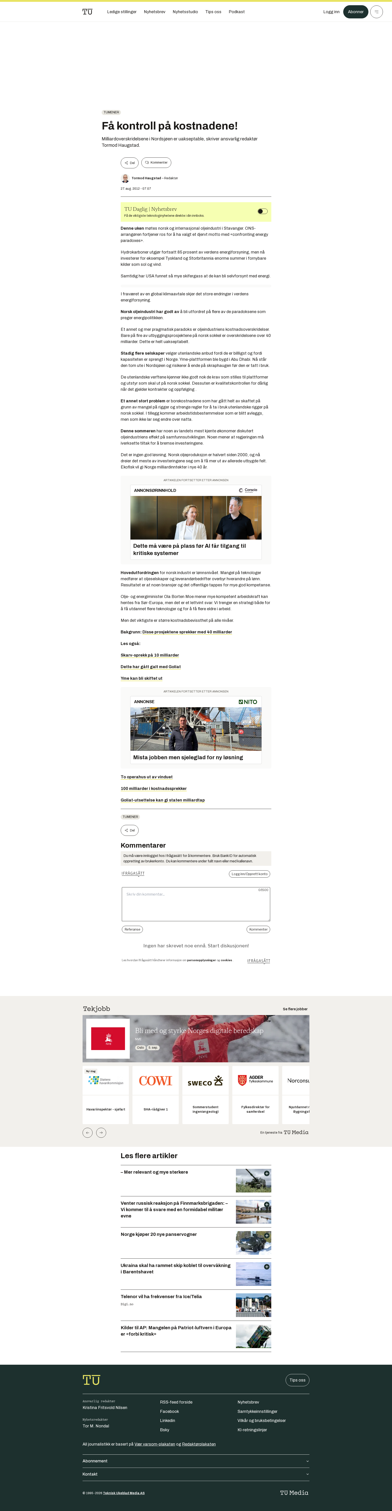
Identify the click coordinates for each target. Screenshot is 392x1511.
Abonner (356, 12)
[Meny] (376, 11)
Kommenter (159, 162)
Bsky (164, 1430)
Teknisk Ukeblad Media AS (124, 1493)
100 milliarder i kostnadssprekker (154, 788)
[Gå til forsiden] (88, 11)
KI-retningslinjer (252, 1430)
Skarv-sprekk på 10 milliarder (150, 655)
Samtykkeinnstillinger (257, 1411)
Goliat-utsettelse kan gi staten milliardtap (163, 800)
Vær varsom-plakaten (155, 1444)
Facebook (169, 1411)
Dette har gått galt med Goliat (151, 667)
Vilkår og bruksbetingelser (262, 1420)
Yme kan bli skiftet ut (141, 678)
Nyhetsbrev (248, 1402)
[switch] (263, 211)
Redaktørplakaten (199, 1444)
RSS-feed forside (176, 1402)
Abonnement (95, 1461)
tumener (111, 112)
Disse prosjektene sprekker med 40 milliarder (187, 632)
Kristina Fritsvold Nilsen (105, 1407)
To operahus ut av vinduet (147, 777)
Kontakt (90, 1474)
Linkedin (167, 1420)
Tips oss (297, 1380)
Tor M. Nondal (96, 1426)
